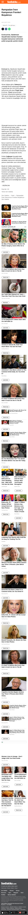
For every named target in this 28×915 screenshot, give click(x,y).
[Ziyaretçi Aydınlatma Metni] (13, 909)
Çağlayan (9, 156)
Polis (3, 75)
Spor (9, 892)
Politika (3, 894)
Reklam (8, 888)
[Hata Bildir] (22, 909)
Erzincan (4, 69)
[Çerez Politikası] (10, 908)
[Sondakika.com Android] (14, 912)
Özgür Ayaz (19, 90)
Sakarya (17, 84)
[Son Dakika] (14, 2)
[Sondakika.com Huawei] (23, 912)
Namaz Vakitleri (12, 894)
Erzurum (23, 86)
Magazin (16, 892)
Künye (16, 888)
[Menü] (3, 2)
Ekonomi (3, 892)
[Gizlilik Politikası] (14, 907)
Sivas (10, 92)
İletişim (12, 888)
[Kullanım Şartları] (5, 907)
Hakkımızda (3, 888)
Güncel (11, 890)
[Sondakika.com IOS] (5, 912)
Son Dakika (4, 890)
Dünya (17, 890)
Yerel (22, 892)
